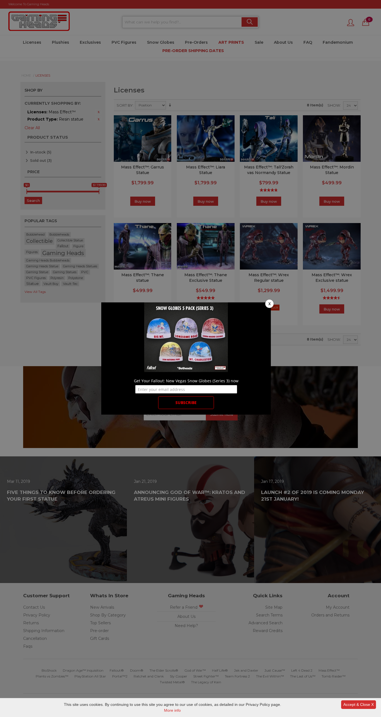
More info (172, 710)
